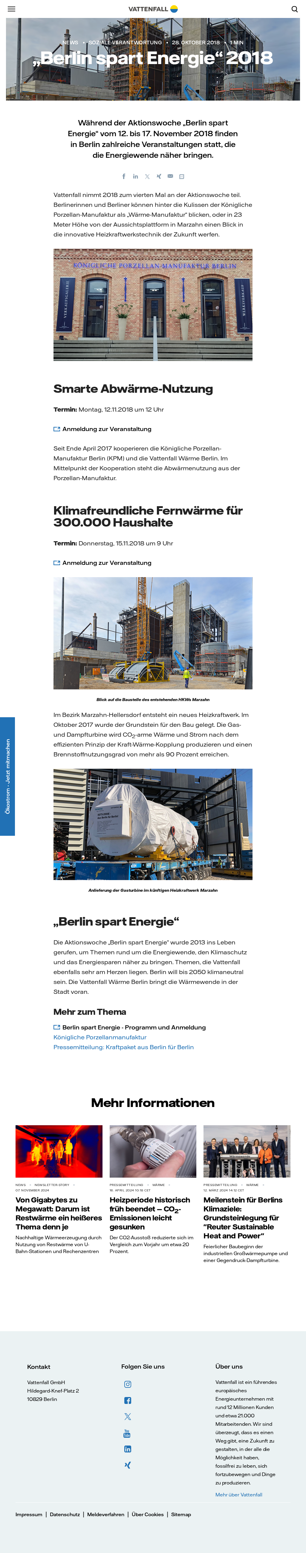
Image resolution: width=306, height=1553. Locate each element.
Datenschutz (65, 1514)
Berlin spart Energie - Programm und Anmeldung (134, 1027)
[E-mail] (171, 176)
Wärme (158, 1185)
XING (127, 1465)
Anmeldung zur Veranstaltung (107, 429)
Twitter (127, 1416)
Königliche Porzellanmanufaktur (99, 1037)
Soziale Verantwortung (125, 43)
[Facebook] (124, 176)
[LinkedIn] (136, 176)
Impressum (29, 1514)
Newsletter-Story (52, 1185)
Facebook (127, 1400)
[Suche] (297, 9)
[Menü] (12, 9)
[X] (147, 176)
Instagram (127, 1384)
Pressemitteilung (126, 1185)
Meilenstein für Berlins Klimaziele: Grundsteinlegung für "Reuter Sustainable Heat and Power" (243, 1217)
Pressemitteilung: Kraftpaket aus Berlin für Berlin (123, 1047)
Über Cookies (148, 1514)
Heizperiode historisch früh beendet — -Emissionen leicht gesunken (150, 1213)
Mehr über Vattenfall (238, 1495)
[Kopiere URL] (182, 176)
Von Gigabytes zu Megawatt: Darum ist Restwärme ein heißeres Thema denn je (59, 1213)
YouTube (127, 1433)
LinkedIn (127, 1449)
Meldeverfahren (105, 1514)
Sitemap (181, 1514)
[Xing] (159, 176)
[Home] (153, 9)
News (70, 43)
